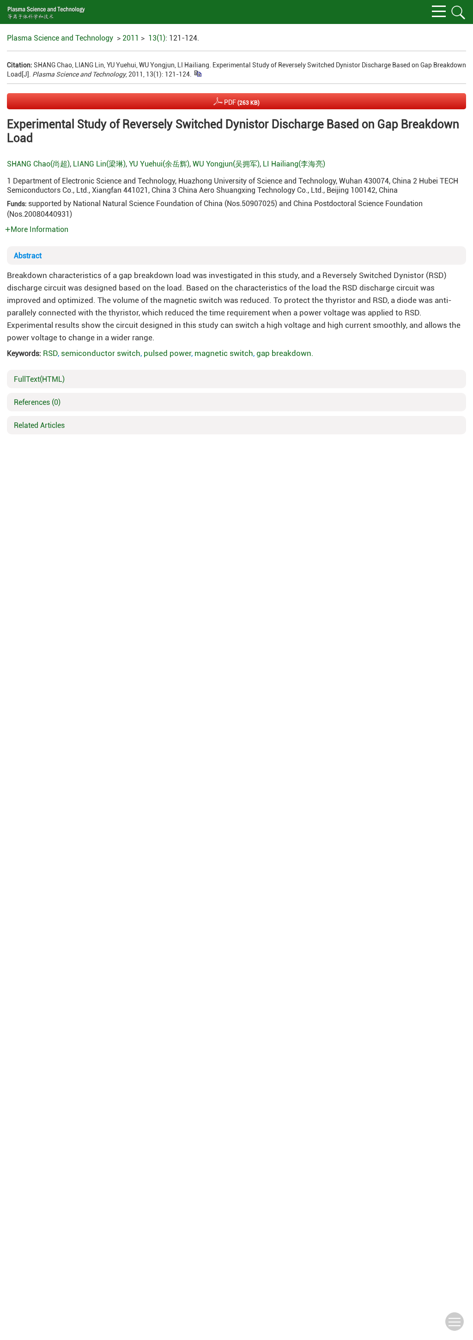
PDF (241, 102)
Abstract (28, 255)
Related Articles (39, 425)
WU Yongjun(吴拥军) (226, 164)
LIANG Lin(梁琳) (99, 164)
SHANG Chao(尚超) (38, 164)
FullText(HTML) (39, 379)
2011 (130, 38)
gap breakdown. (285, 353)
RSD (50, 353)
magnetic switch (223, 353)
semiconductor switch (100, 353)
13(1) (156, 38)
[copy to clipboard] (197, 73)
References (37, 402)
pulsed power (167, 353)
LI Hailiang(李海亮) (294, 164)
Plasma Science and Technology (60, 38)
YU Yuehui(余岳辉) (159, 164)
